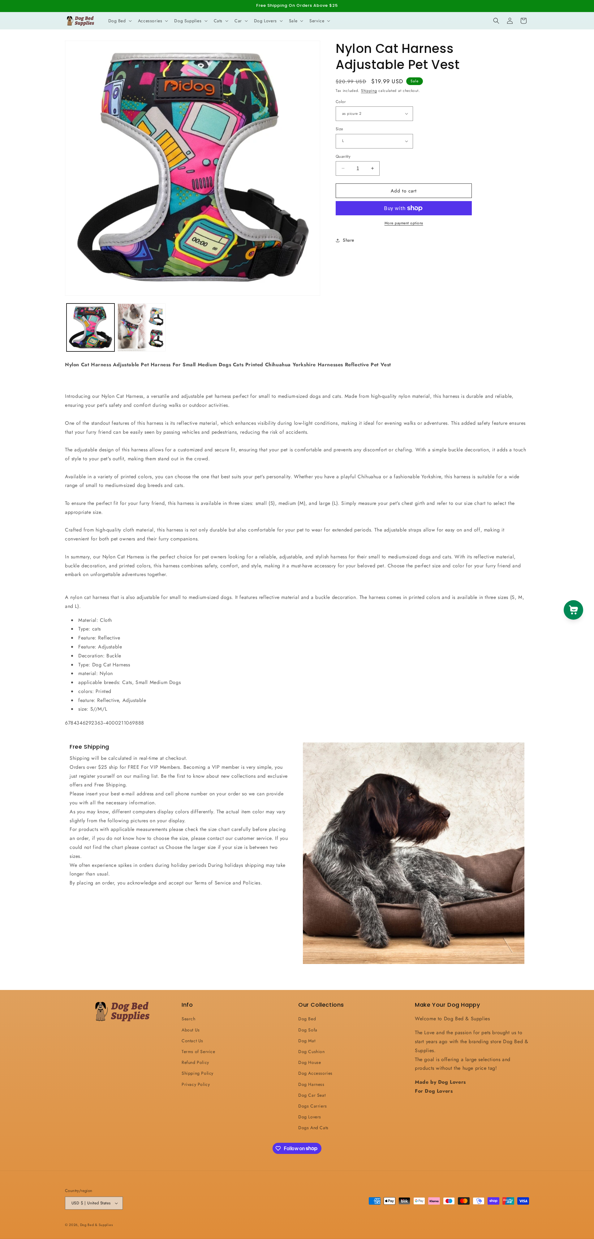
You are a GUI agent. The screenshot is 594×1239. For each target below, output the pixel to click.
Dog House (309, 1062)
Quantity (343, 156)
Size (339, 129)
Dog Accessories (315, 1073)
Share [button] (348, 240)
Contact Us (192, 1041)
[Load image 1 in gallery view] (90, 327)
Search (189, 1019)
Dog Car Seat (311, 1095)
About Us (191, 1030)
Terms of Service (198, 1051)
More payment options (404, 223)
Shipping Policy (197, 1073)
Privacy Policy (196, 1084)
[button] (119, 20)
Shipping (369, 90)
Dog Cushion (311, 1051)
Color (341, 101)
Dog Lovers (309, 1117)
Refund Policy (195, 1062)
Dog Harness (311, 1084)
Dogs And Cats (313, 1128)
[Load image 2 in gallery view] (142, 327)
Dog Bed (307, 1019)
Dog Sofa (307, 1030)
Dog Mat (306, 1041)
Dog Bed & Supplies (96, 1224)
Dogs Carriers (312, 1106)
